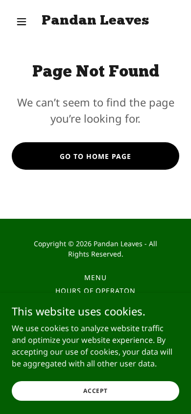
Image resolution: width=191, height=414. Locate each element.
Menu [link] (95, 277)
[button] (24, 21)
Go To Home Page (95, 156)
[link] (95, 21)
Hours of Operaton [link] (95, 290)
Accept (95, 391)
